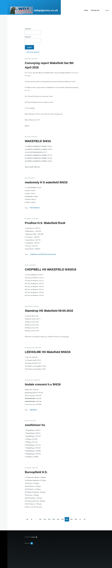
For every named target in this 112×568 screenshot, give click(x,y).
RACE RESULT (35, 207)
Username (27, 28)
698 (72, 520)
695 (58, 520)
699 (76, 520)
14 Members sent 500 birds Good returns (43, 254)
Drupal (33, 537)
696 (63, 520)
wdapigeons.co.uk (46, 10)
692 (45, 520)
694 (54, 520)
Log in (107, 10)
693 (49, 520)
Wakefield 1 (33, 410)
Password (27, 37)
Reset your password (33, 52)
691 (41, 520)
